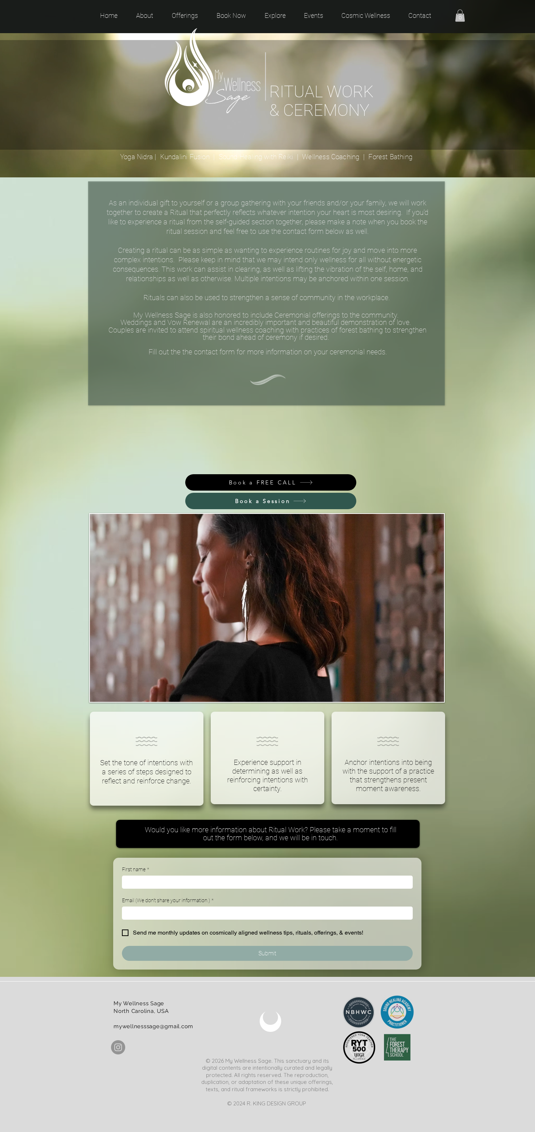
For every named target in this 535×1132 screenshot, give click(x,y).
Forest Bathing (390, 157)
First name (135, 869)
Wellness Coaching (331, 157)
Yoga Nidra (136, 157)
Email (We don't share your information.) (168, 900)
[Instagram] (118, 1047)
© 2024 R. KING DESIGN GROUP (267, 1103)
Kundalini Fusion (185, 157)
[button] (460, 15)
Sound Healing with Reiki (256, 157)
